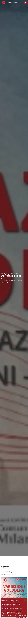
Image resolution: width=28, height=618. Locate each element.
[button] (16, 2)
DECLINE (10, 615)
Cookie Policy (12, 607)
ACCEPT (4, 615)
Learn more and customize (20, 615)
